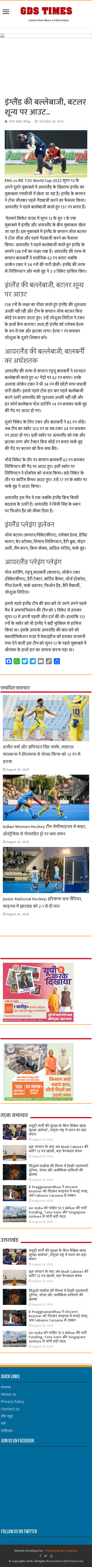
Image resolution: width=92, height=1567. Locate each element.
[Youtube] (51, 1556)
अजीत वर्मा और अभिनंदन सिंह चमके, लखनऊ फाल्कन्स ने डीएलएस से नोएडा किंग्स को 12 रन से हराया (41, 754)
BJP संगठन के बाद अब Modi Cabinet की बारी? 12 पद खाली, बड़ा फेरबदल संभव (58, 1149)
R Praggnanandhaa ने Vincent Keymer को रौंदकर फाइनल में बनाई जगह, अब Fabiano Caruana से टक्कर (58, 1191)
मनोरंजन (7, 1431)
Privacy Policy (12, 1402)
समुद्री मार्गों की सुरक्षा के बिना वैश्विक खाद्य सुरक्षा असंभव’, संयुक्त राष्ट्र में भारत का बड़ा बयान (57, 1130)
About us (8, 1394)
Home (6, 1387)
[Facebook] (40, 1556)
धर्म (3, 1423)
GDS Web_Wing (19, 121)
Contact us (10, 1409)
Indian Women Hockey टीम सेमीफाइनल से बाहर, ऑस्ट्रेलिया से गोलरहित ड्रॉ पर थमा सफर (44, 830)
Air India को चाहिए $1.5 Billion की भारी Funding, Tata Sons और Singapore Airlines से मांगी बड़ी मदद (58, 1212)
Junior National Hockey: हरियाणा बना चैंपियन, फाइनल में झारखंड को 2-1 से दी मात (42, 902)
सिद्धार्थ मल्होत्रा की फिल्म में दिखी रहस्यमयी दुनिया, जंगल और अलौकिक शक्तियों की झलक (58, 1170)
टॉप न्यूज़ (7, 1416)
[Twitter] (46, 1556)
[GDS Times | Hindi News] (46, 13)
